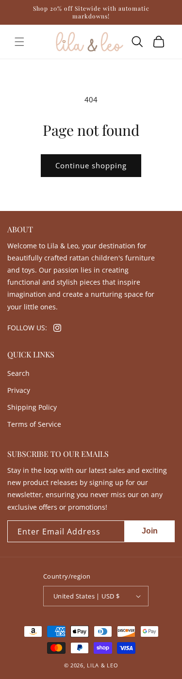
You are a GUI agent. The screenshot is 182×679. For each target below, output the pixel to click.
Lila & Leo (102, 665)
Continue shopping (91, 165)
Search (18, 373)
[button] (19, 41)
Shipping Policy (32, 407)
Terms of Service (34, 424)
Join (150, 531)
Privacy (18, 390)
